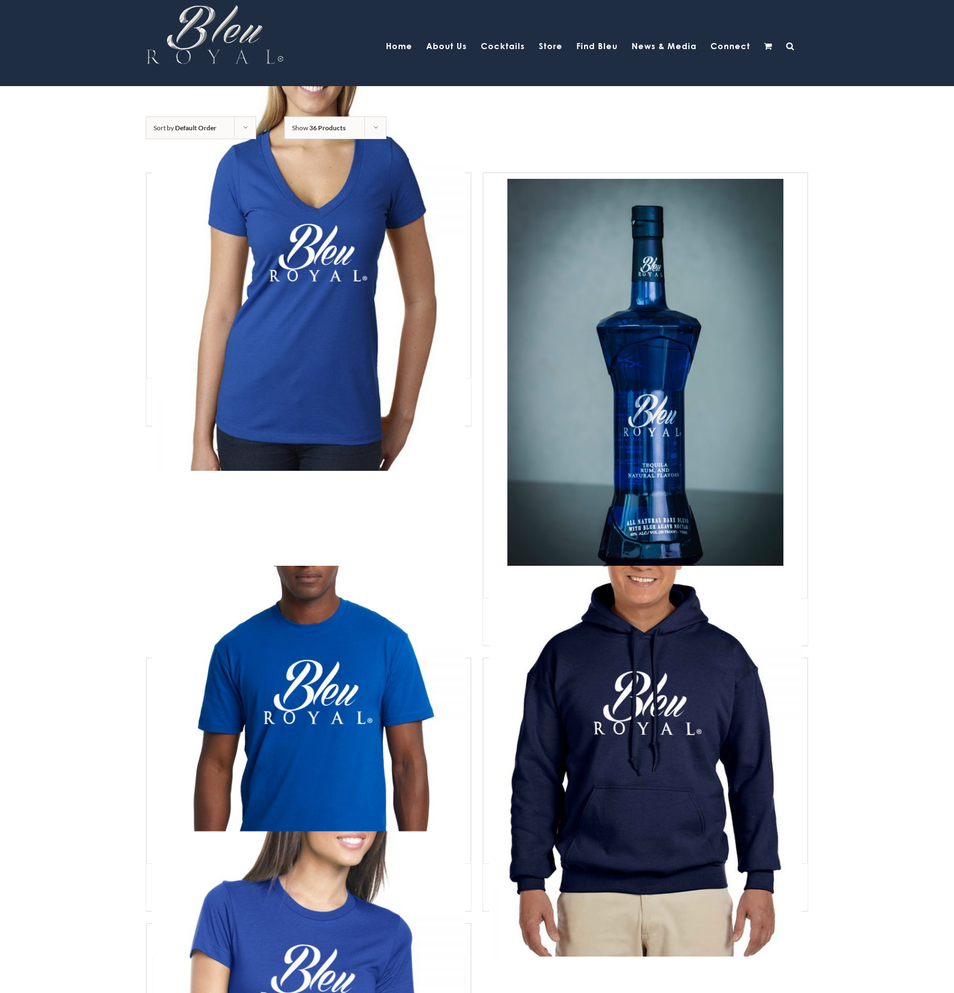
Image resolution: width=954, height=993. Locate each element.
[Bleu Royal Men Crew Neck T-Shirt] (308, 761)
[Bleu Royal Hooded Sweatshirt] (645, 761)
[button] (790, 45)
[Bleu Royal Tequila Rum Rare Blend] (645, 385)
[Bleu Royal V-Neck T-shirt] (308, 276)
